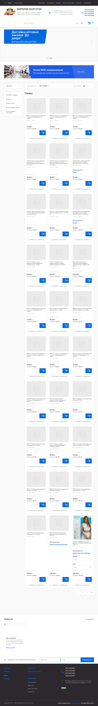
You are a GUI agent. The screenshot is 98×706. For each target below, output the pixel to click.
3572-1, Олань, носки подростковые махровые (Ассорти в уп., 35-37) (35, 263)
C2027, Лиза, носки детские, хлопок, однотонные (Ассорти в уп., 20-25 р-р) (36, 213)
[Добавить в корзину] (42, 132)
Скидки (58, 3)
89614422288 (89, 10)
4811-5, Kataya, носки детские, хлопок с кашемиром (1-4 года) (36, 310)
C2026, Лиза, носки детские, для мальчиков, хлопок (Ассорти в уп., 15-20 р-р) (81, 162)
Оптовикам (50, 3)
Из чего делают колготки (11, 112)
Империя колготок (29, 9)
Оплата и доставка (69, 3)
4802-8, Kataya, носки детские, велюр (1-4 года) (59, 489)
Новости (8, 99)
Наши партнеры (32, 688)
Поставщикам (32, 682)
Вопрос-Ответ (10, 103)
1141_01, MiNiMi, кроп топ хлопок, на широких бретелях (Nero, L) (82, 543)
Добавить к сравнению (36, 138)
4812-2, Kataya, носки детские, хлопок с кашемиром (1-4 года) (59, 355)
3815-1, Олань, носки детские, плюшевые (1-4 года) (36, 444)
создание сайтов (75, 703)
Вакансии (31, 685)
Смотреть (81, 72)
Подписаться (87, 660)
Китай (75, 172)
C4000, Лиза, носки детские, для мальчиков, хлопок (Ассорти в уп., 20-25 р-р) (81, 213)
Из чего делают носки (13, 107)
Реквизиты (31, 692)
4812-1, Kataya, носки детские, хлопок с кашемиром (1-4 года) (36, 117)
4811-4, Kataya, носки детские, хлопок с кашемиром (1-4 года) (82, 117)
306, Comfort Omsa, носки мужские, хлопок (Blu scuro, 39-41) (58, 534)
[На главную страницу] (10, 12)
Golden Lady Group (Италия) (58, 544)
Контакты (42, 3)
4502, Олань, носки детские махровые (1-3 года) (81, 489)
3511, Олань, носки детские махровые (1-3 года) (58, 309)
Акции (6, 675)
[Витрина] (84, 86)
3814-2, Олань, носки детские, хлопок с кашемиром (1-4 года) (59, 117)
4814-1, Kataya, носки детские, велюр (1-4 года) (36, 489)
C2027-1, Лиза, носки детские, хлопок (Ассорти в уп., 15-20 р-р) (59, 213)
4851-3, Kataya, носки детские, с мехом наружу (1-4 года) (82, 444)
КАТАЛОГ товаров (12, 95)
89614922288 (89, 15)
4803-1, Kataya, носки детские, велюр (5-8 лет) (82, 399)
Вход (9, 3)
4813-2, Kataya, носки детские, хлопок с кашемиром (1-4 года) (82, 355)
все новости (90, 619)
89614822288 (89, 13)
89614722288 (89, 11)
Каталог (79, 3)
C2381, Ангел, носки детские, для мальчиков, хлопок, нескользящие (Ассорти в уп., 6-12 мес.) (59, 163)
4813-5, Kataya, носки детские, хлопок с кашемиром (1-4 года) (36, 400)
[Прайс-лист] (91, 86)
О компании (87, 3)
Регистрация (18, 3)
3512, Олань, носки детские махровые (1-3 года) (35, 533)
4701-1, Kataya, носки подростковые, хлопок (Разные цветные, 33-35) (57, 263)
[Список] (87, 86)
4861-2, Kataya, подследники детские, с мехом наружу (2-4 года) (36, 355)
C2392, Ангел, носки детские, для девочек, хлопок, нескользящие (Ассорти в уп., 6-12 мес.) (36, 163)
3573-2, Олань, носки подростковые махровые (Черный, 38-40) (58, 445)
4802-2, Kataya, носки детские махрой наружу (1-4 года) (82, 309)
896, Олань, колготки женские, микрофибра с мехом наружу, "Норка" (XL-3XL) (81, 264)
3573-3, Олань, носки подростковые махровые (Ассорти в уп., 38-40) (58, 400)
